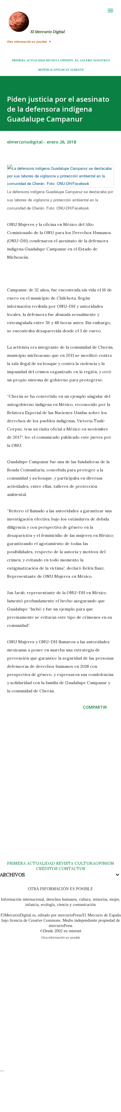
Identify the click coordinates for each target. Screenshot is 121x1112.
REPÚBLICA (46, 70)
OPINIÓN (66, 60)
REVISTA (52, 60)
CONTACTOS (71, 868)
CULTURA (85, 863)
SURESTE (77, 70)
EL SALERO (83, 60)
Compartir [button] (95, 707)
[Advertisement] (60, 791)
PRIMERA (19, 60)
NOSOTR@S (101, 60)
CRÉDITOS (47, 868)
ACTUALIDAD (35, 60)
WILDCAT (62, 70)
